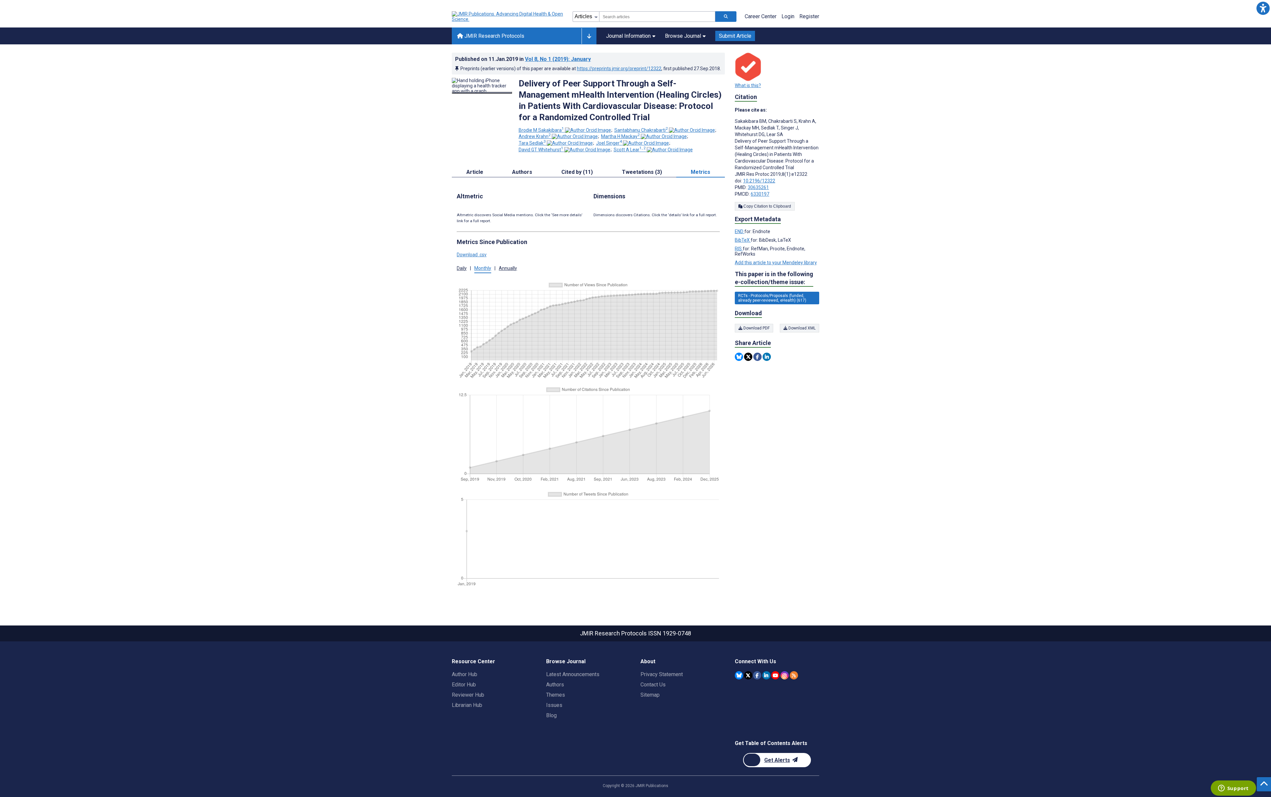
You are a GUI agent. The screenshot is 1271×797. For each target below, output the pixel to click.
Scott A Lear (630, 149)
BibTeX (743, 240)
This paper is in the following (774, 278)
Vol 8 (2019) (558, 59)
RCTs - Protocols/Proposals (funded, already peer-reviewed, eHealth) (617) (772, 298)
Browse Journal (683, 36)
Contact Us (653, 684)
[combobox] (657, 16)
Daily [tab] (462, 268)
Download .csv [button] (472, 254)
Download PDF (756, 328)
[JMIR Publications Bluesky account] (739, 675)
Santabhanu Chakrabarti (641, 130)
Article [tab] (474, 172)
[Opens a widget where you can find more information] (1233, 788)
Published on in (523, 59)
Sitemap (650, 695)
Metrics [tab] (700, 172)
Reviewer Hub (468, 695)
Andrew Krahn (535, 136)
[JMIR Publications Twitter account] (748, 675)
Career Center (761, 16)
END (739, 231)
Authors (555, 684)
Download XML (801, 328)
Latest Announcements (572, 674)
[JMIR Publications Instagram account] (784, 675)
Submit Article (735, 36)
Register (809, 16)
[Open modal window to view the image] (482, 93)
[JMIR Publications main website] (508, 16)
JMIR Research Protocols (493, 36)
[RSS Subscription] (794, 675)
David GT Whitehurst (541, 149)
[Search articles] (725, 16)
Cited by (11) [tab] (577, 172)
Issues (554, 705)
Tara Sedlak (532, 143)
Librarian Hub (467, 705)
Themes (555, 695)
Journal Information (628, 36)
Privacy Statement (661, 674)
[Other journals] (589, 36)
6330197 (760, 194)
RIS (739, 248)
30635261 (758, 187)
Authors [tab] (522, 172)
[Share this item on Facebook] (757, 357)
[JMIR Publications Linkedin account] (766, 675)
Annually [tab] (508, 268)
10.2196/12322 (759, 180)
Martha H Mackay (620, 136)
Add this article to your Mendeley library (776, 262)
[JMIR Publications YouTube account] (775, 675)
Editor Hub (464, 684)
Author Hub (464, 674)
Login (787, 16)
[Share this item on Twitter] (748, 357)
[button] (1262, 8)
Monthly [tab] (482, 268)
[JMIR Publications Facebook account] (757, 675)
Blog (551, 715)
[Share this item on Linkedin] (767, 357)
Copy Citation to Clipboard (766, 206)
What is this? (748, 85)
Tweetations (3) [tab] (642, 172)
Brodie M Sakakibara (541, 130)
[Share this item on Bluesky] (739, 357)
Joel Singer (609, 143)
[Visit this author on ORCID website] (588, 130)
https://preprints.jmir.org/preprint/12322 (619, 68)
